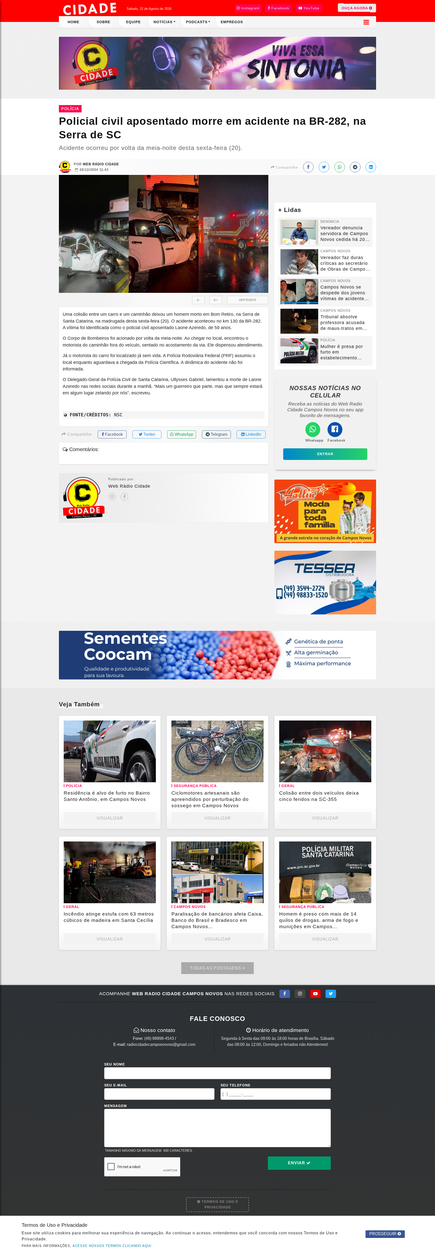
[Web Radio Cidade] (90, 9)
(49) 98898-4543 (159, 1038)
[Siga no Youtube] (315, 994)
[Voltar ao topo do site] (427, 751)
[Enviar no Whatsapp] (339, 167)
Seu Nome (114, 1064)
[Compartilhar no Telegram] (355, 167)
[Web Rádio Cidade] (217, 63)
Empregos (232, 22)
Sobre (103, 22)
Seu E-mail (115, 1085)
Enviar (297, 1163)
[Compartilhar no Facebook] (308, 167)
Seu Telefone (235, 1085)
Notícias (163, 22)
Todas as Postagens (216, 968)
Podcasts (196, 22)
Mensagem (115, 1106)
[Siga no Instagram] (300, 994)
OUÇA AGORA (355, 8)
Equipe (133, 22)
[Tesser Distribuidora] (325, 582)
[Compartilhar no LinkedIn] (371, 167)
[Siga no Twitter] (330, 994)
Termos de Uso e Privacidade (219, 1204)
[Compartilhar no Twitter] (324, 167)
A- (198, 300)
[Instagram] (112, 496)
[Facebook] (124, 496)
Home (73, 22)
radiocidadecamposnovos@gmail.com (161, 1044)
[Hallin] (325, 511)
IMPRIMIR (247, 300)
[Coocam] (217, 654)
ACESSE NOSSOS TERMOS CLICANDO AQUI (111, 1246)
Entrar (325, 454)
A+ (215, 300)
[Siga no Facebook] (284, 994)
